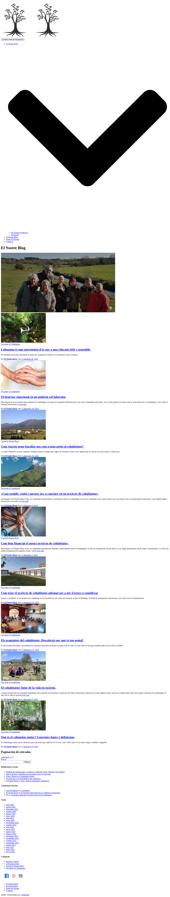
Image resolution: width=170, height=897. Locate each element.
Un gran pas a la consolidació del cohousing (23, 779)
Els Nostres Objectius (19, 233)
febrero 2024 (11, 834)
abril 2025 (10, 818)
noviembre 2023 (12, 838)
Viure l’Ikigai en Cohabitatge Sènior (20, 776)
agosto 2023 (11, 845)
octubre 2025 (11, 811)
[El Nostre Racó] (33, 37)
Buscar (3, 759)
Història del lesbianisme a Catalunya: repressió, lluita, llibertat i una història (35, 772)
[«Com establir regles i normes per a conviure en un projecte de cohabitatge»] (23, 486)
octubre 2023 (11, 841)
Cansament (25, 790)
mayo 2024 (10, 829)
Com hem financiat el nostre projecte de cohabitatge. (34, 543)
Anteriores (5, 757)
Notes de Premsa (12, 239)
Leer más (22, 404)
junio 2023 (10, 850)
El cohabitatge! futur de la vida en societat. (28, 687)
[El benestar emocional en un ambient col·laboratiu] (23, 389)
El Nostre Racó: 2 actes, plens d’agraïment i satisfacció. (27, 781)
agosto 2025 (11, 814)
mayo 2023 (10, 852)
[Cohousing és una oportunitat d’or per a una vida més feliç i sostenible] (23, 342)
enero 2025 (10, 820)
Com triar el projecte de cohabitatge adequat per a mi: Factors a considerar (49, 593)
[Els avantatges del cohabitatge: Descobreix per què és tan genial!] (23, 633)
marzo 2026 (10, 807)
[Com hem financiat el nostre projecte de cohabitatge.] (23, 536)
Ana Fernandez (12, 790)
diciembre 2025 (12, 809)
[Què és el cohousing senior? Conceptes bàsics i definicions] (23, 730)
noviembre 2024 (12, 823)
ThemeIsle (25, 895)
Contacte (9, 242)
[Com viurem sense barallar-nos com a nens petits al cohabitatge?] (23, 439)
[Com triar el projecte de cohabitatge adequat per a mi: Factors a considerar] (23, 585)
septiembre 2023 (12, 843)
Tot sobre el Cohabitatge (10, 344)
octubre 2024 (11, 825)
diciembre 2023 (12, 836)
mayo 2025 (10, 816)
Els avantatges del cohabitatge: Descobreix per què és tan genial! (42, 640)
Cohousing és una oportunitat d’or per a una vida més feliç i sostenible (45, 349)
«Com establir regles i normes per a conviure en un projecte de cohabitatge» (49, 493)
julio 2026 (10, 805)
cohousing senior (12, 864)
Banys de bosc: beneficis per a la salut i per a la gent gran (28, 774)
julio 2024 (10, 827)
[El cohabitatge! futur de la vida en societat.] (23, 680)
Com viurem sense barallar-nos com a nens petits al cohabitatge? (42, 446)
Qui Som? (15, 235)
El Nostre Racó (12, 793)
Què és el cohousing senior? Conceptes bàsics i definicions (37, 737)
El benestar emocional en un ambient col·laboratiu (33, 396)
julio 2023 (10, 847)
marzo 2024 (10, 832)
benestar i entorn (12, 861)
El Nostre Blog (12, 237)
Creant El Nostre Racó (10, 441)
